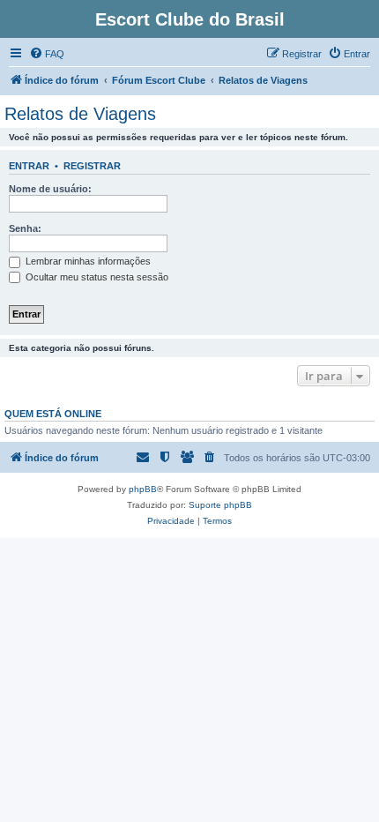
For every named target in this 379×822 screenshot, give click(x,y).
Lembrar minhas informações (87, 261)
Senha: (25, 228)
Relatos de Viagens (80, 113)
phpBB (143, 489)
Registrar (92, 166)
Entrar (29, 166)
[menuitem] (46, 53)
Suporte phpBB (220, 505)
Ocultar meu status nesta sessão (95, 277)
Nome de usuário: (50, 188)
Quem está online (52, 413)
